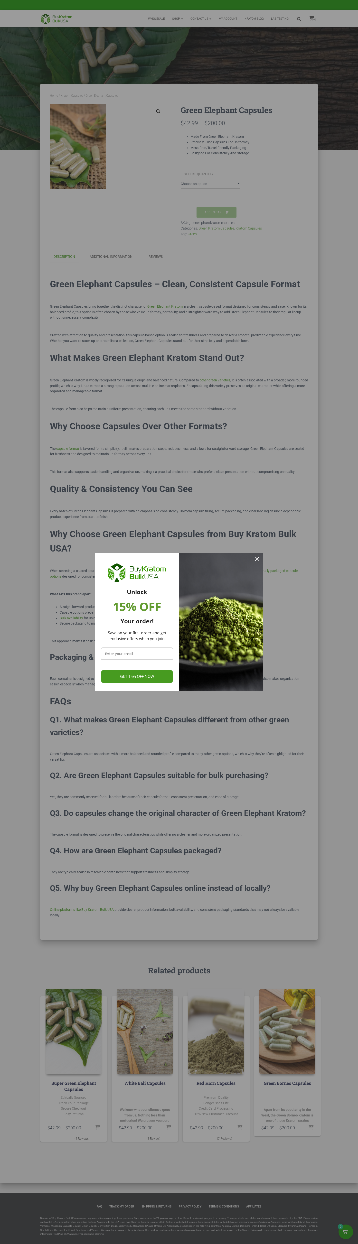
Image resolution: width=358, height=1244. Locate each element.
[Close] (257, 559)
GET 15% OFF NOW (137, 676)
